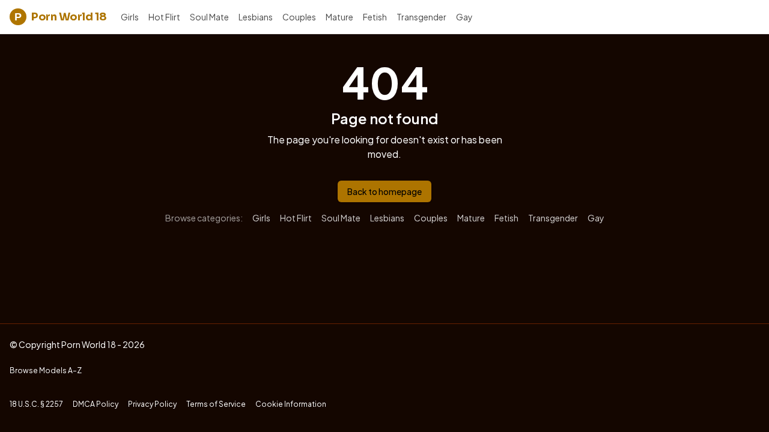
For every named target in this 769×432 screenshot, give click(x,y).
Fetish (375, 16)
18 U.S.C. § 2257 (36, 404)
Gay (464, 16)
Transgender (421, 16)
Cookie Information (290, 404)
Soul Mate (209, 16)
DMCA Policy (95, 404)
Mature (339, 16)
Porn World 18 (60, 16)
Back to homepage (384, 191)
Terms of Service (216, 404)
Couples (299, 16)
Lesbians (256, 16)
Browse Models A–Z (46, 370)
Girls (130, 16)
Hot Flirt (164, 16)
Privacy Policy (152, 404)
